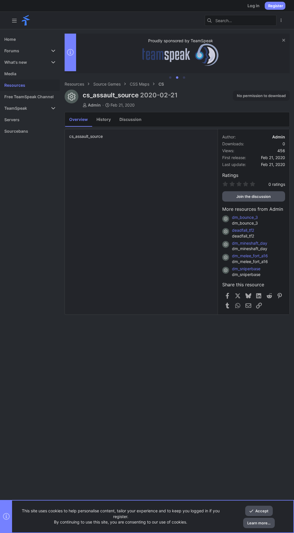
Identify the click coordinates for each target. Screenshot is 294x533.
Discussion (130, 119)
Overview (78, 119)
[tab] (170, 77)
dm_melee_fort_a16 (250, 255)
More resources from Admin (252, 209)
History (103, 119)
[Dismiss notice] (283, 41)
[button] (14, 20)
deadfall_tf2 (243, 230)
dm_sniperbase (246, 268)
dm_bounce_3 (245, 217)
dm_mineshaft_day (249, 243)
